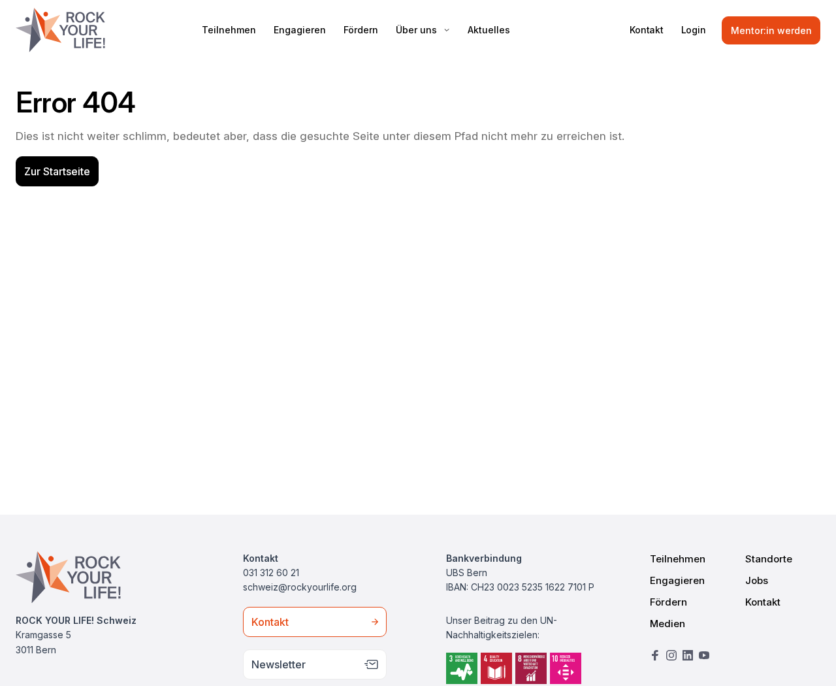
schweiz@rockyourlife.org (300, 586)
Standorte (768, 559)
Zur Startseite (57, 171)
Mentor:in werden (771, 30)
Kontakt (647, 29)
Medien (667, 623)
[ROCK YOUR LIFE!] (60, 30)
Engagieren (300, 29)
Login (693, 29)
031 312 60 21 (271, 572)
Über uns (416, 29)
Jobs (756, 580)
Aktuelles (489, 29)
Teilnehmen (229, 29)
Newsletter (278, 664)
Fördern (361, 29)
